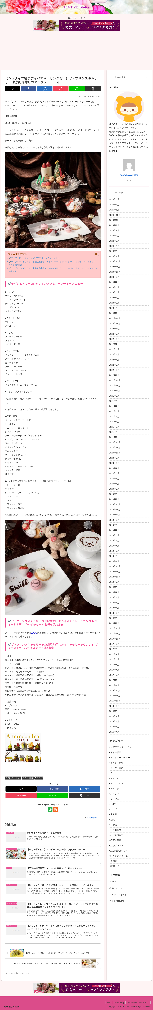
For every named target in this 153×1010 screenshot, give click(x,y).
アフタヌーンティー (14, 778)
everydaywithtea (129, 175)
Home (109, 1003)
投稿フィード (115, 888)
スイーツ (40, 778)
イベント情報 (29, 778)
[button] (93, 88)
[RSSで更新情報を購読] (55, 809)
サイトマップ (144, 1003)
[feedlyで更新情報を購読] (50, 809)
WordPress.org (116, 901)
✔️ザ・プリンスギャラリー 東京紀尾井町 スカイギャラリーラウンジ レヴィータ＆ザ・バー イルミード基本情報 (53, 269)
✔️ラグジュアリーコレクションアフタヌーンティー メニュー (35, 258)
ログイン (113, 882)
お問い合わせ (132, 1003)
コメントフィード (118, 895)
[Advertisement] (76, 50)
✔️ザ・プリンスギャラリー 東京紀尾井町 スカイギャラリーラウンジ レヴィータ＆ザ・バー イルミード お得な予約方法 (53, 263)
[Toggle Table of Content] (95, 254)
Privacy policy (119, 1003)
